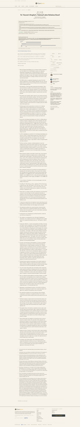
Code (19, 6)
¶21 (19, 267)
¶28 (19, 330)
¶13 (19, 191)
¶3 (19, 86)
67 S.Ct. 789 (44, 123)
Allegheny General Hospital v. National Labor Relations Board (39, 39)
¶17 (19, 217)
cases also (39, 322)
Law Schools (38, 416)
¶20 (19, 261)
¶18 (19, 223)
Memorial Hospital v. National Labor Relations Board (46, 30)
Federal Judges (39, 413)
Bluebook (60, 59)
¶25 (19, 298)
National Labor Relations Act (28, 69)
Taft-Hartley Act (26, 133)
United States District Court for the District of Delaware (35, 349)
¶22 (19, 275)
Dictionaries (31, 6)
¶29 (19, 339)
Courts (22, 6)
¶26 (19, 307)
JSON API (53, 412)
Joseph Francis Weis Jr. (56, 81)
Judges (27, 6)
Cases (16, 6)
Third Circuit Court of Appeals (40, 17)
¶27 (19, 318)
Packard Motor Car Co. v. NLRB (30, 123)
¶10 (19, 169)
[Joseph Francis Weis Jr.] (51, 82)
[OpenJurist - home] (40, 3)
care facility (44, 273)
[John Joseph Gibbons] (51, 79)
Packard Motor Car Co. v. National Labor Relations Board (29, 30)
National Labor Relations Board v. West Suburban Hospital (38, 28)
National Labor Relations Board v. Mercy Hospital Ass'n (37, 25)
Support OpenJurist (58, 415)
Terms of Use (45, 424)
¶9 (19, 153)
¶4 (19, 95)
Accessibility (23, 424)
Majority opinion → (55, 82)
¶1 (19, 69)
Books (37, 6)
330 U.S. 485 (39, 123)
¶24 (19, 292)
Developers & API (54, 410)
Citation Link (55, 59)
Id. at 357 (24, 131)
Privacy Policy (50, 424)
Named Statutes (39, 417)
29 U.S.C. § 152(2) (23, 135)
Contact (28, 424)
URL (51, 59)
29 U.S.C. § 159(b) (40, 119)
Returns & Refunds (34, 424)
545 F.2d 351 (34, 128)
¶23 (19, 287)
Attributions (39, 424)
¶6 (19, 119)
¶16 (19, 213)
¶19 (19, 242)
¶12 (19, 183)
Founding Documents (40, 418)
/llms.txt (53, 411)
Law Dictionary (39, 412)
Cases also (52, 109)
